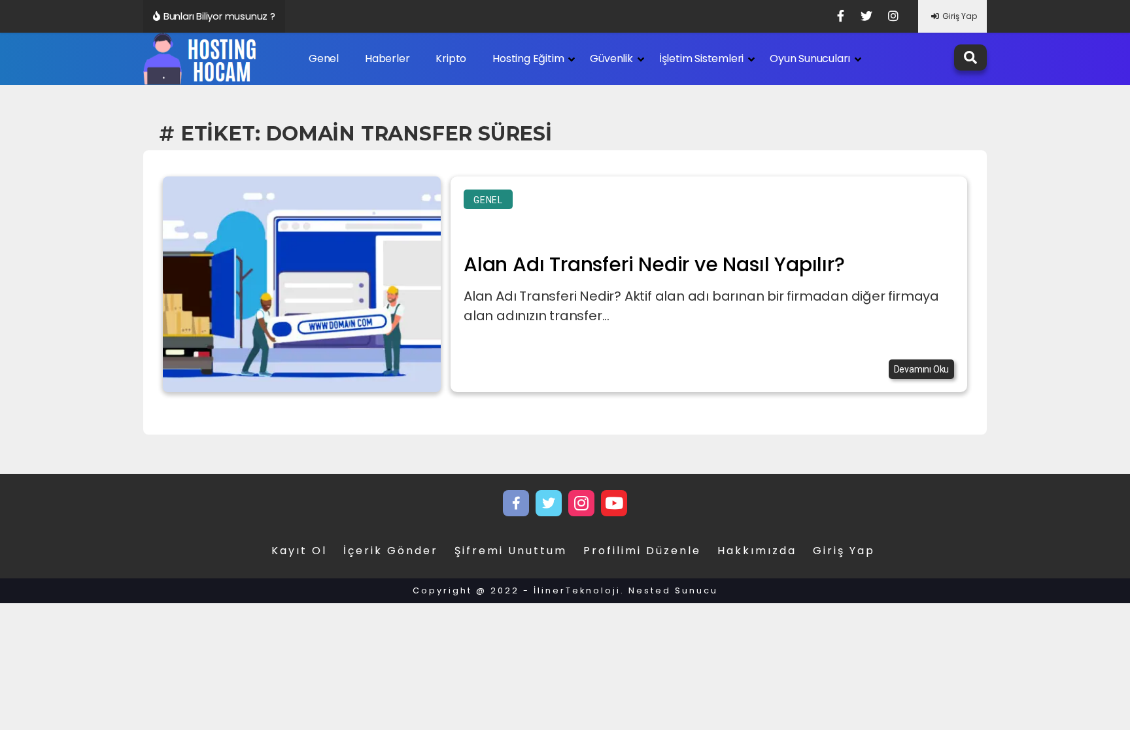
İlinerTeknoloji (577, 590)
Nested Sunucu (673, 590)
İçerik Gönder (390, 550)
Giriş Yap (959, 16)
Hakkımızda (756, 550)
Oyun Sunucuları (810, 58)
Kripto (451, 58)
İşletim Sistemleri (701, 58)
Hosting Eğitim (528, 58)
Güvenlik (611, 58)
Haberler (387, 58)
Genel (324, 58)
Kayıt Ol (299, 550)
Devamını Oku (922, 369)
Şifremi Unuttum (510, 550)
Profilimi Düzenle (642, 550)
